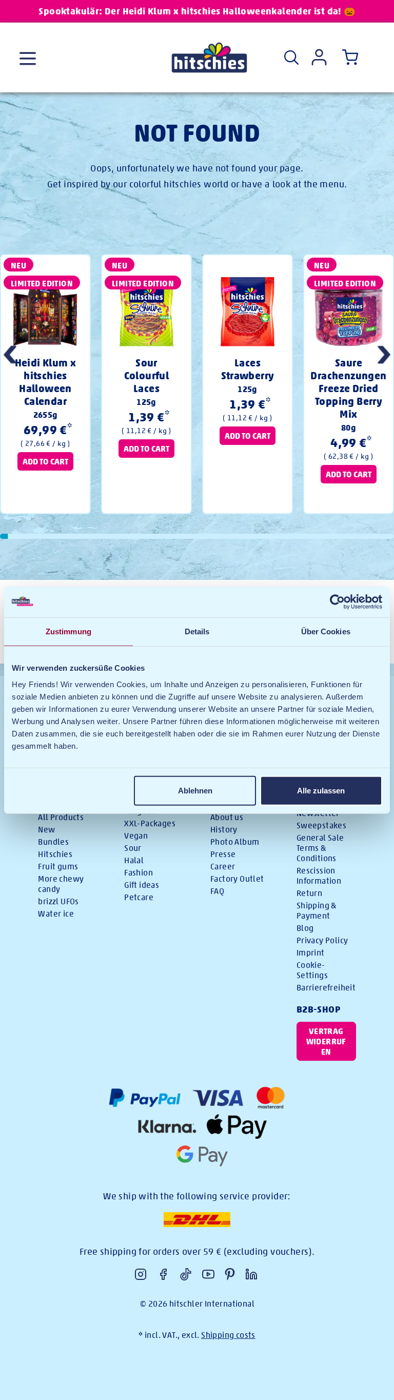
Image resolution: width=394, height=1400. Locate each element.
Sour (133, 848)
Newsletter (318, 813)
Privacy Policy (322, 940)
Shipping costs (228, 1335)
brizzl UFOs (58, 901)
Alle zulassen (321, 790)
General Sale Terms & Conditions (320, 848)
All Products (61, 817)
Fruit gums (58, 866)
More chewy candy (61, 884)
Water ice (56, 914)
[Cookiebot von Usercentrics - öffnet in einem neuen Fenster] (337, 602)
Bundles (53, 842)
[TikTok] (186, 1274)
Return (309, 893)
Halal (134, 860)
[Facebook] (163, 1274)
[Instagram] (140, 1274)
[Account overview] (319, 57)
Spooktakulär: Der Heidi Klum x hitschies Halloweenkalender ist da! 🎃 (196, 11)
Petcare (138, 897)
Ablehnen (195, 790)
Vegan (136, 836)
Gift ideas (141, 885)
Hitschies (55, 854)
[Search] (291, 57)
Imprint (311, 953)
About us (226, 817)
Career (222, 866)
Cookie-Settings (312, 970)
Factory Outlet (237, 879)
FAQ (217, 891)
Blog (305, 928)
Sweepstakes (321, 825)
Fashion (138, 873)
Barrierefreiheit (326, 988)
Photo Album (234, 842)
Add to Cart (45, 461)
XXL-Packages (149, 823)
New (46, 829)
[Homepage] (209, 57)
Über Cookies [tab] (325, 631)
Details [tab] (197, 631)
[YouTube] (208, 1274)
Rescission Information (319, 876)
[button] (384, 356)
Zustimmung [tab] (68, 631)
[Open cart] (348, 57)
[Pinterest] (230, 1274)
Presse (222, 854)
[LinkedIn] (251, 1274)
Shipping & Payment (317, 911)
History (224, 829)
